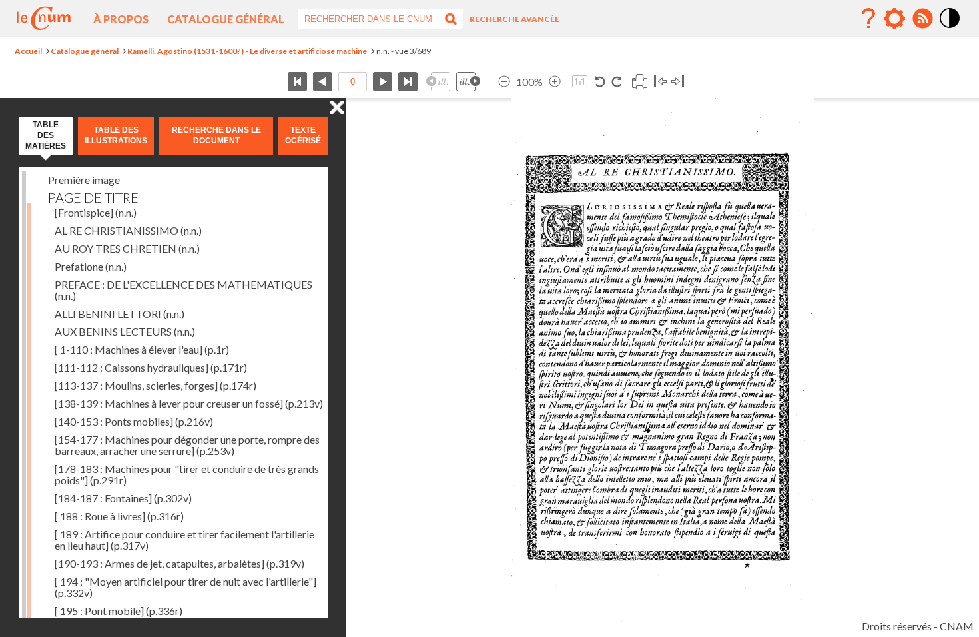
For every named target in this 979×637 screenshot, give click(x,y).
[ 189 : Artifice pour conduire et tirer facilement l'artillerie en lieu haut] (184, 540)
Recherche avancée (514, 19)
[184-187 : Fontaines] (123, 498)
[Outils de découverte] (894, 18)
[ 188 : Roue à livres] (119, 516)
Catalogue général (225, 19)
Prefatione (91, 266)
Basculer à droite (677, 81)
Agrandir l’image (555, 81)
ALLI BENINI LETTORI (119, 313)
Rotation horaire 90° (616, 81)
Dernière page (408, 81)
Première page (297, 81)
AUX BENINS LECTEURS (125, 331)
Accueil (28, 51)
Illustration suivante (468, 81)
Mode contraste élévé (950, 28)
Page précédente (322, 81)
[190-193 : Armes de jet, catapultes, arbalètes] (179, 563)
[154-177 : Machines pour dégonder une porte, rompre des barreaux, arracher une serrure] (187, 445)
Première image (84, 179)
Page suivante (382, 81)
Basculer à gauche (660, 81)
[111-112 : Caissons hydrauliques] (151, 367)
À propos (121, 19)
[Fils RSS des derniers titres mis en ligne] (922, 18)
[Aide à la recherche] (868, 18)
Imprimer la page (639, 81)
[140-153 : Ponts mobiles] (134, 421)
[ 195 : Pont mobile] (118, 610)
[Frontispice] (96, 212)
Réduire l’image (504, 81)
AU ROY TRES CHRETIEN (127, 248)
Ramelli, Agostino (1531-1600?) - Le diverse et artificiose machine (247, 51)
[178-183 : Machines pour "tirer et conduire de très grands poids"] (187, 474)
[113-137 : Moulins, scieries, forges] (155, 385)
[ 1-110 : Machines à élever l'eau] (142, 349)
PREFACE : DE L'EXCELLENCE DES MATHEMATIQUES (183, 290)
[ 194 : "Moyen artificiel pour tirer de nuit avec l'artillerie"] (185, 587)
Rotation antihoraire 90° (600, 81)
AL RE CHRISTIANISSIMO (128, 230)
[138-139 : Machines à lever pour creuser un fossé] (189, 403)
